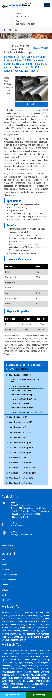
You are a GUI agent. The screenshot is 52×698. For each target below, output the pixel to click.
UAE (17, 653)
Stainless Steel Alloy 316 (20, 422)
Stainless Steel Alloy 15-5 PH (22, 468)
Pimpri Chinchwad (29, 650)
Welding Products (9, 574)
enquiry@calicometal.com (26, 24)
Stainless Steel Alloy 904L (21, 478)
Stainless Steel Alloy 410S (21, 447)
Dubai (47, 624)
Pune (20, 659)
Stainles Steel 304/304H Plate (21, 403)
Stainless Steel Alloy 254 (20, 463)
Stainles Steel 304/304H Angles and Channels (26, 412)
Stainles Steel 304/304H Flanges (22, 408)
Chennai (46, 681)
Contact (5, 584)
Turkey (11, 653)
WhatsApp (40, 694)
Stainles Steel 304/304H (20, 375)
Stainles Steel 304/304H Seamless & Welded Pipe (26, 380)
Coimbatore (33, 653)
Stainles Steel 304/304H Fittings (22, 395)
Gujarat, (27, 687)
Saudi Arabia (44, 650)
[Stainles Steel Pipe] (31, 89)
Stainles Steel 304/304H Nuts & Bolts (23, 399)
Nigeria (24, 653)
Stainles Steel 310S (18, 417)
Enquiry (5, 590)
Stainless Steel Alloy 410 (20, 442)
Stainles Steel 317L (18, 427)
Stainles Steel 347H (18, 437)
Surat (37, 668)
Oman (4, 653)
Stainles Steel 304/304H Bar (20, 386)
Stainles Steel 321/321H (20, 432)
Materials (44, 48)
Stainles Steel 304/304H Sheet (21, 390)
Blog (4, 595)
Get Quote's (31, 104)
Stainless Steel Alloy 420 (20, 452)
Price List (6, 600)
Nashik (41, 684)
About (4, 564)
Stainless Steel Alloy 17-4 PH (22, 473)
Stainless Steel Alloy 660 (20, 483)
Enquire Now (14, 694)
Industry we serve (9, 579)
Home (35, 48)
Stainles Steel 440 (17, 457)
